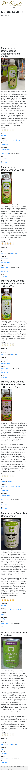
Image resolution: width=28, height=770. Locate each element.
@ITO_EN (18, 140)
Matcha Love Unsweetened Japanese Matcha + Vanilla (12, 52)
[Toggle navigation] (14, 8)
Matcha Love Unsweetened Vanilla (12, 168)
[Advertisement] (14, 32)
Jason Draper (4, 267)
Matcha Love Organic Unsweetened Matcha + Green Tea (13, 283)
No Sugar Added (5, 149)
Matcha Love (4, 140)
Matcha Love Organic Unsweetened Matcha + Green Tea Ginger (13, 384)
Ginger (3, 481)
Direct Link (4, 162)
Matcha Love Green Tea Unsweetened (14, 514)
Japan (2, 614)
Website (12, 140)
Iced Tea (3, 135)
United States (4, 144)
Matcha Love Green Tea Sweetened (14, 634)
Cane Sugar (4, 753)
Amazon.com (4, 158)
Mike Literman (5, 153)
